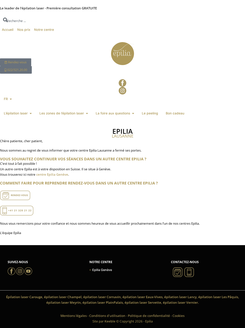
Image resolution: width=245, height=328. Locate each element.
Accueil (7, 30)
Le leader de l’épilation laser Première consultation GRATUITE (48, 8)
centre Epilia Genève (52, 174)
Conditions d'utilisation (107, 315)
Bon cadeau (175, 113)
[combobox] (14, 21)
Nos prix (23, 30)
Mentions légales (73, 315)
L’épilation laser (16, 113)
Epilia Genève (102, 270)
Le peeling (150, 113)
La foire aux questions (113, 113)
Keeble (110, 321)
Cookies (178, 315)
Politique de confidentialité (149, 315)
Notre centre (44, 30)
